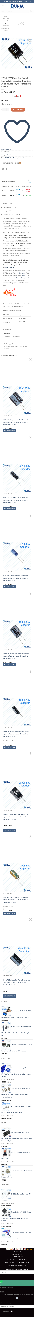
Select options (9, 431)
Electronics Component (21, 278)
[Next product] (19, 23)
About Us (17, 1251)
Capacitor (6, 30)
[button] (2, 6)
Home (5, 16)
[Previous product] (22, 23)
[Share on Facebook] (6, 169)
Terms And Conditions (17, 1259)
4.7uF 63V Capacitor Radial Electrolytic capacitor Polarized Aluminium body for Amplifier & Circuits (16, 500)
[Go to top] (16, 1314)
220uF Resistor (8, 158)
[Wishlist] (32, 6)
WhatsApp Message (6, 1303)
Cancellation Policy (17, 1265)
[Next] (8, 71)
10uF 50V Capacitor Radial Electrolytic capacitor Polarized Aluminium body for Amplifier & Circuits (16, 899)
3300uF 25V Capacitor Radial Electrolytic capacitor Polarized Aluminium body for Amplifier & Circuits (16, 982)
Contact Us (17, 1254)
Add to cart (18, 109)
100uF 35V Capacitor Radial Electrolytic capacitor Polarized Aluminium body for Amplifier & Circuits (16, 656)
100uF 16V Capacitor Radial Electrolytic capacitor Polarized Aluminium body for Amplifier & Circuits (16, 734)
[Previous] (3, 71)
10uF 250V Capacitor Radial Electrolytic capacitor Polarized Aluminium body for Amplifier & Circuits (16, 422)
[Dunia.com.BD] (17, 6)
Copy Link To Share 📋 (12, 163)
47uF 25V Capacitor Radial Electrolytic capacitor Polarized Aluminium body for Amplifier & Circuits (16, 578)
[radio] (14, 96)
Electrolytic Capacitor (19, 158)
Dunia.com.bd (9, 267)
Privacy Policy (17, 1257)
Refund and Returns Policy (17, 1262)
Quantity (3, 96)
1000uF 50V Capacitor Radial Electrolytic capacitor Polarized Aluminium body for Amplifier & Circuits (16, 816)
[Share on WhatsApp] (3, 169)
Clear (31, 94)
